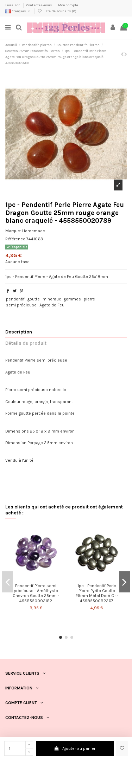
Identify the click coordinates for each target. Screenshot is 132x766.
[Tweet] (15, 290)
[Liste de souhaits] (122, 748)
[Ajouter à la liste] (31, 578)
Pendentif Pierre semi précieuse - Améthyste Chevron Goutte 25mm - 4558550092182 (36, 593)
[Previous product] (123, 54)
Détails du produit (25, 343)
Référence (15, 238)
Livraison (13, 5)
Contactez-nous (39, 5)
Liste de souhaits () (59, 11)
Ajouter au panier (78, 748)
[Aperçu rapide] (40, 578)
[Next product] (126, 54)
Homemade (33, 230)
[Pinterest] (21, 290)
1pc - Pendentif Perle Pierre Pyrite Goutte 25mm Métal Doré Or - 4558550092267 (96, 593)
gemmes (72, 299)
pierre (89, 299)
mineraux (52, 299)
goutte (33, 299)
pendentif (15, 299)
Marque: (13, 230)
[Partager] (8, 290)
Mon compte (68, 5)
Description (18, 332)
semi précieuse (21, 305)
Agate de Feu (51, 305)
